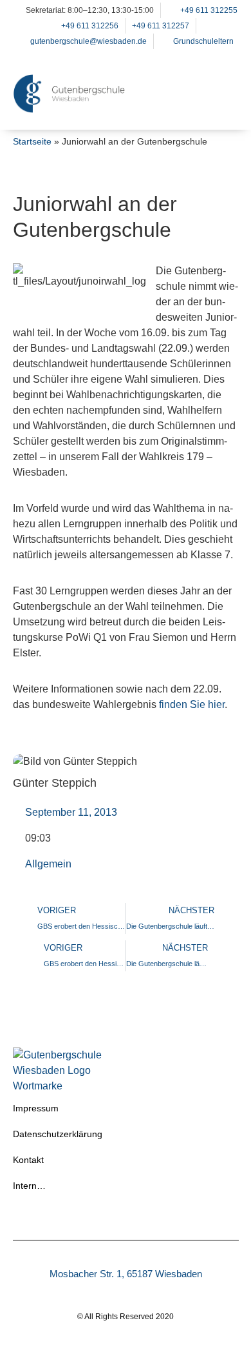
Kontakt (28, 1160)
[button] (222, 109)
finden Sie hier (190, 704)
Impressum (36, 1108)
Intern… (29, 1185)
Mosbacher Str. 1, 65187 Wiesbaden (126, 1273)
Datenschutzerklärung (57, 1134)
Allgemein (48, 863)
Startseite (32, 142)
